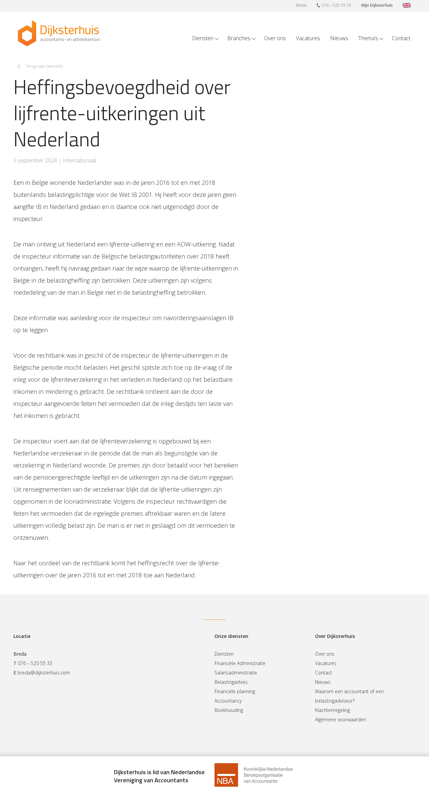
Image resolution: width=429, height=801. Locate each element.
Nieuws (339, 38)
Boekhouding (228, 710)
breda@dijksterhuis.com (43, 672)
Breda (301, 5)
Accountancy (228, 701)
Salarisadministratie (235, 672)
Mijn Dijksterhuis (377, 5)
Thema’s (368, 38)
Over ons (275, 38)
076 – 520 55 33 (336, 5)
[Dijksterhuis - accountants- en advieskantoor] (59, 33)
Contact (401, 38)
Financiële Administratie (239, 663)
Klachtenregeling (332, 710)
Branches (238, 38)
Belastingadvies (231, 682)
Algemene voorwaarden (340, 719)
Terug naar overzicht (44, 66)
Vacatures (308, 38)
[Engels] (407, 6)
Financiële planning (234, 691)
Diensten (202, 38)
